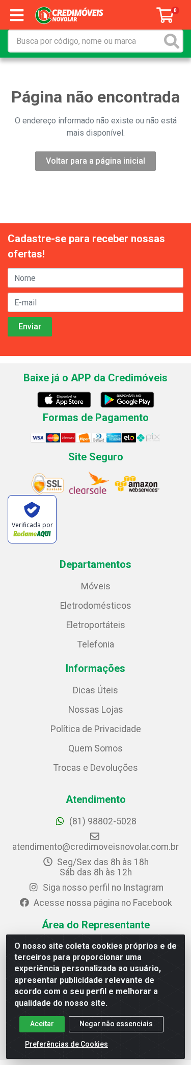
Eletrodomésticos (95, 606)
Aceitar (42, 1024)
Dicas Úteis (95, 690)
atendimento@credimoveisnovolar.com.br (95, 847)
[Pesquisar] (171, 41)
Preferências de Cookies (66, 1044)
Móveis (96, 586)
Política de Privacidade (95, 729)
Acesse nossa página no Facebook (102, 903)
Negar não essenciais (116, 1024)
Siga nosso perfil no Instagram (102, 887)
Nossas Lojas (95, 710)
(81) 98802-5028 (102, 821)
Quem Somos (95, 748)
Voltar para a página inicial (95, 161)
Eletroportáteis (95, 625)
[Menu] (17, 15)
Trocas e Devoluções (95, 768)
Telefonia (95, 644)
